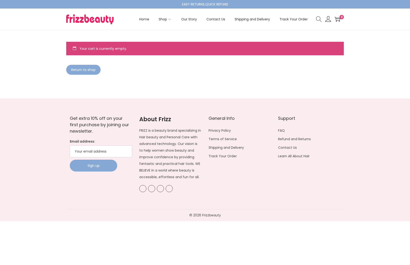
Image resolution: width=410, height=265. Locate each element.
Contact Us (287, 147)
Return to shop (83, 69)
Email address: (82, 141)
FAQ (281, 130)
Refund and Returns (294, 139)
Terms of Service (223, 139)
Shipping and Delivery (226, 147)
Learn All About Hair (294, 156)
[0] (337, 19)
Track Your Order (223, 156)
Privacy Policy (220, 130)
